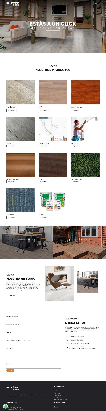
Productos (57, 395)
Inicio (55, 391)
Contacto (57, 397)
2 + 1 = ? (9, 364)
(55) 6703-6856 (18, 409)
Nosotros (57, 393)
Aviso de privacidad (60, 399)
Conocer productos (53, 32)
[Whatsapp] (57, 407)
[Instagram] (54, 407)
